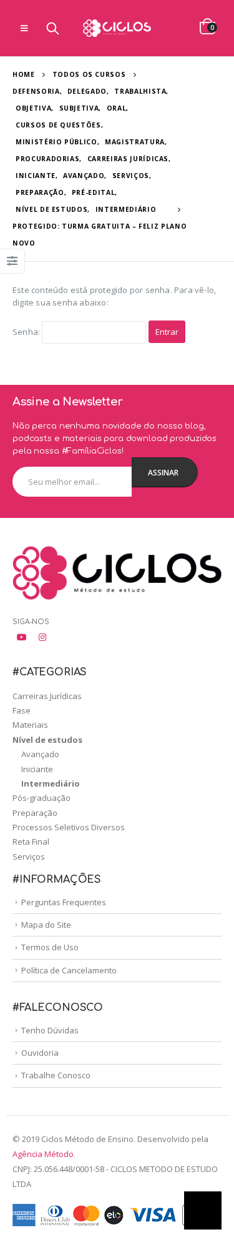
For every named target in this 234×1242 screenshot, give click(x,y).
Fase (21, 710)
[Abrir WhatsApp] (203, 1210)
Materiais (30, 724)
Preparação (34, 812)
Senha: (27, 331)
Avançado (40, 754)
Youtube (21, 637)
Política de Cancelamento (69, 970)
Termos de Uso (50, 947)
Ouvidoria (40, 1052)
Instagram (42, 637)
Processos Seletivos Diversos (68, 827)
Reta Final (30, 841)
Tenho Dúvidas (50, 1030)
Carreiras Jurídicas (47, 696)
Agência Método (43, 1154)
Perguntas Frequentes (63, 902)
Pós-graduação (41, 797)
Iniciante (37, 769)
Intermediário (50, 783)
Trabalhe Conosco (55, 1075)
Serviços (28, 856)
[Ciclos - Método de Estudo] (117, 28)
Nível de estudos (47, 739)
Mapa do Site (46, 924)
